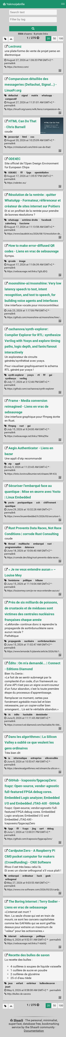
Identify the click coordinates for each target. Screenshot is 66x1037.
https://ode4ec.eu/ (16, 182)
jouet (7, 986)
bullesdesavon (47, 983)
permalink (33, 939)
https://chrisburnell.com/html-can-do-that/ (28, 147)
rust (21, 426)
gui (50, 375)
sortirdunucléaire (47, 641)
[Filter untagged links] (5, 39)
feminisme (13, 580)
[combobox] (33, 19)
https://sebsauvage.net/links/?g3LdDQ (26, 271)
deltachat (13, 95)
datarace (29, 547)
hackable (27, 714)
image (22, 261)
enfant (19, 983)
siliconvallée (51, 758)
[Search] (33, 28)
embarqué (38, 543)
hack (39, 875)
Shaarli (18, 1020)
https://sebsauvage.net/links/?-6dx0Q (26, 943)
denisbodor (42, 714)
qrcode (12, 261)
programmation (13, 547)
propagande (14, 641)
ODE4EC (12, 172)
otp (10, 463)
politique (27, 580)
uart (41, 828)
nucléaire (29, 641)
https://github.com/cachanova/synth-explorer (30, 388)
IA (9, 714)
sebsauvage (26, 936)
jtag (34, 828)
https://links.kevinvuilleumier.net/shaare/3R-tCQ (31, 473)
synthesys (10, 378)
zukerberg (10, 223)
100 (61, 38)
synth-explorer (16, 375)
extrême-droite (30, 220)
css (32, 136)
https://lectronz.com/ (17, 67)
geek (48, 875)
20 (48, 38)
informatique (20, 758)
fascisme (24, 223)
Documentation (34, 1030)
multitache (24, 543)
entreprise (36, 758)
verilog (23, 378)
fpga (28, 172)
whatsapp (47, 95)
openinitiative (42, 172)
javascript (13, 136)
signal (24, 95)
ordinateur (27, 875)
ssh (38, 502)
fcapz (26, 828)
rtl (38, 375)
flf (21, 172)
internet (12, 936)
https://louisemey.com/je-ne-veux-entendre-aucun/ (33, 590)
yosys (30, 375)
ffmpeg (12, 426)
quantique (10, 506)
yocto (11, 502)
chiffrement (49, 502)
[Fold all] (11, 39)
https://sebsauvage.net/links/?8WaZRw (27, 436)
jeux (10, 983)
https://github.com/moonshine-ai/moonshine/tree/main (35, 317)
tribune (39, 580)
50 (54, 38)
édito (16, 714)
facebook (46, 220)
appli (17, 463)
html (24, 136)
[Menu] (63, 5)
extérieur (31, 983)
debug (50, 828)
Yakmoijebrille (15, 4)
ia (9, 758)
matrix (34, 95)
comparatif (11, 99)
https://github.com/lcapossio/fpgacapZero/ (29, 838)
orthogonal (10, 879)
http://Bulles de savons (18, 994)
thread (11, 543)
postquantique (25, 502)
